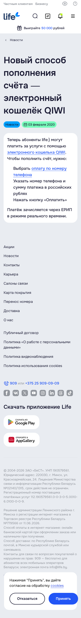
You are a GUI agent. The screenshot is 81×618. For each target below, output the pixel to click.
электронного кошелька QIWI (36, 152)
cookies (57, 585)
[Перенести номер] (47, 16)
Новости (16, 40)
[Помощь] (75, 3)
